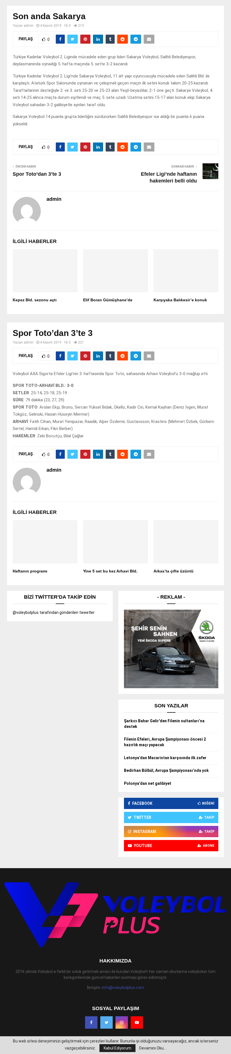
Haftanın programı (30, 571)
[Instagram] (121, 1022)
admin (29, 26)
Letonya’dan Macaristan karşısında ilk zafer (165, 758)
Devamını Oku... (152, 1048)
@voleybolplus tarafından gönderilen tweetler (54, 612)
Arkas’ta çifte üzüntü (174, 571)
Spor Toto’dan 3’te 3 (37, 174)
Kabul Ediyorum (117, 1048)
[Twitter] (106, 1022)
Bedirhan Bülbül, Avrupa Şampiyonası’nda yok (166, 770)
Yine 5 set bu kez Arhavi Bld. (110, 571)
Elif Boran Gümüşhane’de (107, 300)
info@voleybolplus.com (123, 987)
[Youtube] (137, 1022)
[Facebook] (91, 1022)
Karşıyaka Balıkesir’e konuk (180, 300)
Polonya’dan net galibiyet (147, 783)
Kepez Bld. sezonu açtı (35, 300)
